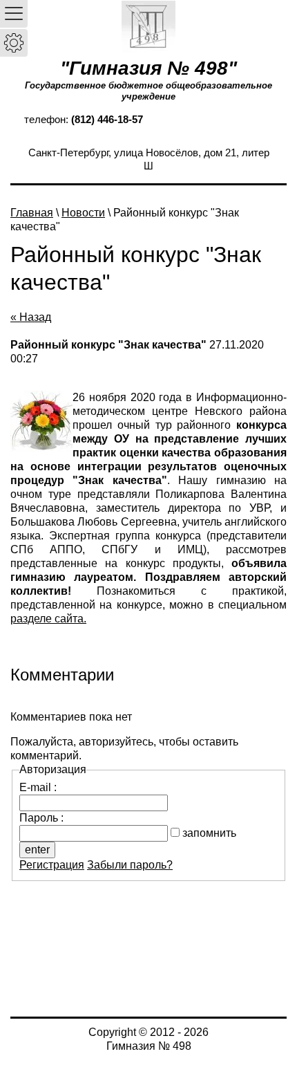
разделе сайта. (48, 618)
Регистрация (51, 865)
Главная (31, 213)
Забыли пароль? (130, 865)
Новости (83, 213)
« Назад (30, 317)
